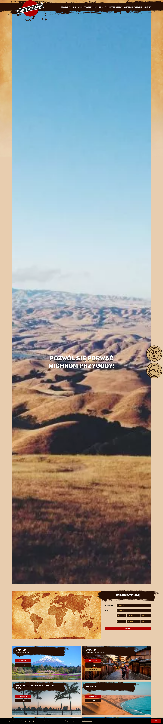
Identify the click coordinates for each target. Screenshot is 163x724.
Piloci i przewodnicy (113, 7)
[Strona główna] (30, 16)
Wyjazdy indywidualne (133, 7)
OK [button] (156, 721)
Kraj (107, 610)
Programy (65, 7)
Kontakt (147, 7)
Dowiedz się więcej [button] (87, 721)
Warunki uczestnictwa (93, 7)
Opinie (80, 7)
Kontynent (109, 605)
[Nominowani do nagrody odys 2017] (154, 370)
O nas (73, 7)
